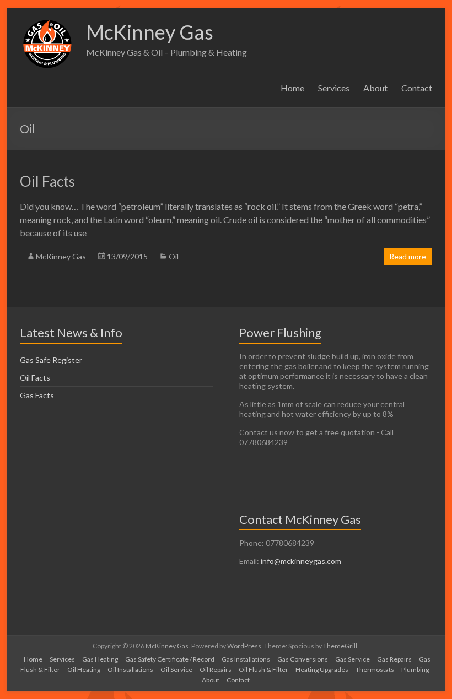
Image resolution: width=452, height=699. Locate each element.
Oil (174, 256)
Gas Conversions (302, 659)
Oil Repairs (216, 669)
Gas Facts (37, 395)
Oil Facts (47, 181)
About (375, 88)
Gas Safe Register (51, 360)
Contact (416, 88)
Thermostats (375, 669)
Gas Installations (246, 659)
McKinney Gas (149, 32)
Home (292, 88)
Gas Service (352, 659)
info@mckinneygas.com (301, 561)
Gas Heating (100, 659)
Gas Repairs (394, 659)
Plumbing (415, 669)
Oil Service (176, 669)
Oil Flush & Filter (263, 669)
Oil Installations (130, 669)
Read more (407, 256)
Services (333, 88)
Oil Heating (83, 669)
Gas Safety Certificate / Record (169, 659)
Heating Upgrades (321, 669)
